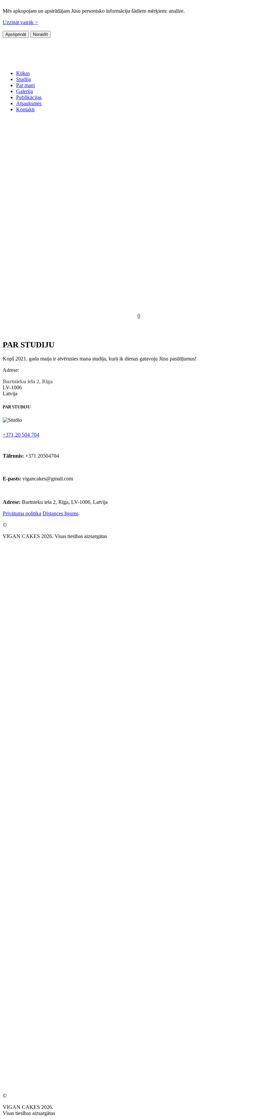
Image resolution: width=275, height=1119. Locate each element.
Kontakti (25, 109)
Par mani (25, 85)
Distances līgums (60, 513)
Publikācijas (29, 97)
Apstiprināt (15, 34)
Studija (23, 79)
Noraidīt (40, 34)
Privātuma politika (22, 513)
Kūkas (23, 73)
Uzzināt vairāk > (20, 22)
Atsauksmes (29, 103)
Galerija (24, 91)
